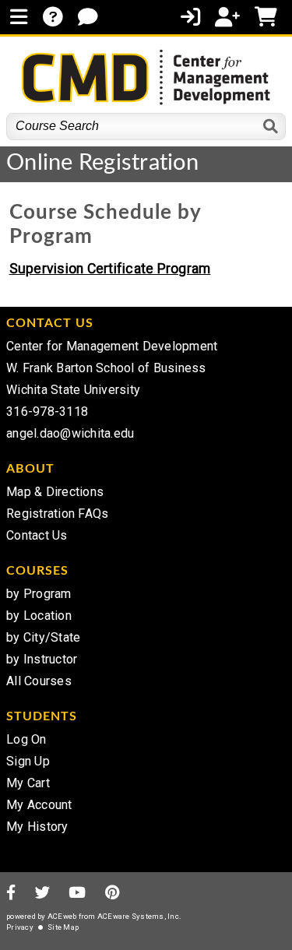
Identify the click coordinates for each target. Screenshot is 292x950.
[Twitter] (42, 893)
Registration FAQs (57, 513)
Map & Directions (55, 491)
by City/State (43, 637)
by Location (39, 615)
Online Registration (102, 163)
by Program (39, 593)
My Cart (28, 783)
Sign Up (28, 761)
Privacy (19, 927)
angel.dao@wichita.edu (70, 433)
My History (37, 826)
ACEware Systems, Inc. (139, 916)
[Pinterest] (112, 893)
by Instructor (41, 659)
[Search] (271, 126)
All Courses (39, 681)
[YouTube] (77, 893)
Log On (26, 739)
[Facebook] (11, 893)
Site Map (63, 927)
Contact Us (37, 535)
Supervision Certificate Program (110, 268)
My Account (39, 804)
